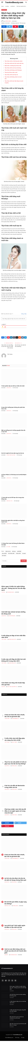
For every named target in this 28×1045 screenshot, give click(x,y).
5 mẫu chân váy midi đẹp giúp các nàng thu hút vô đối (15, 739)
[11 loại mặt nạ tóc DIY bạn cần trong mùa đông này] (14, 488)
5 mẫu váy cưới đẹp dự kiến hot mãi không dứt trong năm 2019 (13, 660)
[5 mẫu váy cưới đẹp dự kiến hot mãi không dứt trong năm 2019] (14, 649)
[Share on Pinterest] (15, 26)
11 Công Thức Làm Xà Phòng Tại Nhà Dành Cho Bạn (12, 544)
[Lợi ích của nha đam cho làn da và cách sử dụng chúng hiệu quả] (14, 868)
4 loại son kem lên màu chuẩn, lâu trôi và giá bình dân (15, 715)
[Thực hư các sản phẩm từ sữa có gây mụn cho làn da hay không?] (14, 752)
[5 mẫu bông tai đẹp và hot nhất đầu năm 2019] (14, 625)
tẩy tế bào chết (11, 553)
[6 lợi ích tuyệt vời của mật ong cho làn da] (14, 443)
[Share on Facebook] (4, 26)
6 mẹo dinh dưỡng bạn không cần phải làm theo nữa (13, 408)
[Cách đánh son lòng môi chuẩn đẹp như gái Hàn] (14, 673)
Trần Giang (8, 21)
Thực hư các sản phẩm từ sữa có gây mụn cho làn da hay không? (15, 763)
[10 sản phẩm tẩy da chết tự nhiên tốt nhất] (14, 376)
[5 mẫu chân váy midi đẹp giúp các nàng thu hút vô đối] (14, 728)
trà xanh (24, 553)
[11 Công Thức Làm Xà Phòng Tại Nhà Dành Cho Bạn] (14, 534)
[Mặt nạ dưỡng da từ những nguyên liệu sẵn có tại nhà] (14, 420)
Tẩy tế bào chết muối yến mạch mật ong (14, 63)
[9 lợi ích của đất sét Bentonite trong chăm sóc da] (14, 775)
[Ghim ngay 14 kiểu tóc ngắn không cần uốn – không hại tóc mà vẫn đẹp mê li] (14, 576)
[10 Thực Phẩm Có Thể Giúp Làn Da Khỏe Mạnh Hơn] (14, 465)
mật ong (13, 551)
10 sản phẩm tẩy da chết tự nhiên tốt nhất (12, 386)
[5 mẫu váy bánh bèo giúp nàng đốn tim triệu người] (4, 1011)
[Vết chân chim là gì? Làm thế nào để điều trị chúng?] (4, 1025)
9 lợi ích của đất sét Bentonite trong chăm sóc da (15, 786)
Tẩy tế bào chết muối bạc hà (11, 74)
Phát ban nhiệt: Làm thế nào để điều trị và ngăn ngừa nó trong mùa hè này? (15, 811)
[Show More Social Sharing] (25, 26)
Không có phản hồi (15, 23)
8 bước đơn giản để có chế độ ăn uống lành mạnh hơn (13, 521)
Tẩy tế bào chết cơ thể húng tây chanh (13, 61)
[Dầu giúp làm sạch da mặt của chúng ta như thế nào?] (4, 1018)
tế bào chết (18, 553)
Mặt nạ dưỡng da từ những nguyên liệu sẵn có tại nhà (13, 430)
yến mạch (4, 555)
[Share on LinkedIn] (21, 26)
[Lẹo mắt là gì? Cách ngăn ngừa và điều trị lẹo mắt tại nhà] (14, 915)
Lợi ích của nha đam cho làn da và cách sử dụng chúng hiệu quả (15, 879)
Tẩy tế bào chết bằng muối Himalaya (13, 70)
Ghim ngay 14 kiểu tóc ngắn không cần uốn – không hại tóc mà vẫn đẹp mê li (13, 588)
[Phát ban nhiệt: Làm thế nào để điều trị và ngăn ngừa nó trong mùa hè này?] (14, 799)
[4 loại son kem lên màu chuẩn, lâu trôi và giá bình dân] (14, 705)
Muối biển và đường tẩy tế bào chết (13, 65)
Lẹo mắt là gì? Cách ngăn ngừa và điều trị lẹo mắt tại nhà (14, 926)
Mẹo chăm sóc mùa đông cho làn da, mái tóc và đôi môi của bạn (7, 346)
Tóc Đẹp (22, 1037)
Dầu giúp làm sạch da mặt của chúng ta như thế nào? (17, 1017)
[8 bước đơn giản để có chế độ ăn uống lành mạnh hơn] (14, 511)
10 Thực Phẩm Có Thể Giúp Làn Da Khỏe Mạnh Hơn (13, 475)
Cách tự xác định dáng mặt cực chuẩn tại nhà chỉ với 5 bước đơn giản (15, 951)
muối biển (19, 551)
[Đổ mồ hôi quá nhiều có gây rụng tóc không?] (14, 892)
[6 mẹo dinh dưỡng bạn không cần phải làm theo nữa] (14, 398)
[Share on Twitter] (9, 26)
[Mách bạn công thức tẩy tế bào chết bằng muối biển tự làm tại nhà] (14, 36)
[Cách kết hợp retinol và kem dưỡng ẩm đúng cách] (14, 602)
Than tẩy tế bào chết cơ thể (11, 72)
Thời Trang (17, 1037)
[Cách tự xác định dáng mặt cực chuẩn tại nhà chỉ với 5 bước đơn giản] (14, 939)
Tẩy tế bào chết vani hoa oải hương (13, 67)
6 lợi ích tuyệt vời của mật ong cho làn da (12, 453)
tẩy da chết (4, 553)
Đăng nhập (23, 313)
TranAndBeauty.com (9, 1037)
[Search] (26, 2)
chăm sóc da (8, 551)
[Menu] (2, 2)
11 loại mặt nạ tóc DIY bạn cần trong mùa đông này (12, 498)
